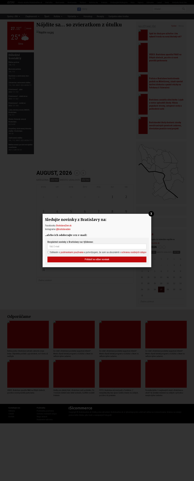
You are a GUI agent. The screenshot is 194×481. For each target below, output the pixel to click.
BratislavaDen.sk (64, 225)
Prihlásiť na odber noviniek (97, 259)
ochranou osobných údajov (133, 252)
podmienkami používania (72, 252)
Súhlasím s (54, 252)
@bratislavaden (63, 229)
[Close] (151, 214)
